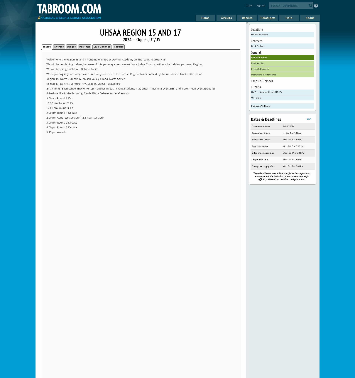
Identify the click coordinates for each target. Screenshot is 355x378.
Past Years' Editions (260, 105)
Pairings (84, 46)
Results (119, 46)
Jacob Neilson (257, 46)
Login (249, 5)
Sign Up (261, 5)
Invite (47, 46)
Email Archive (257, 63)
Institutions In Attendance (263, 74)
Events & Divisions (260, 69)
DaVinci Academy (259, 34)
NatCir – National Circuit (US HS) (266, 92)
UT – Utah (256, 97)
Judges (71, 46)
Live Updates (102, 46)
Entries (59, 46)
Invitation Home (259, 57)
